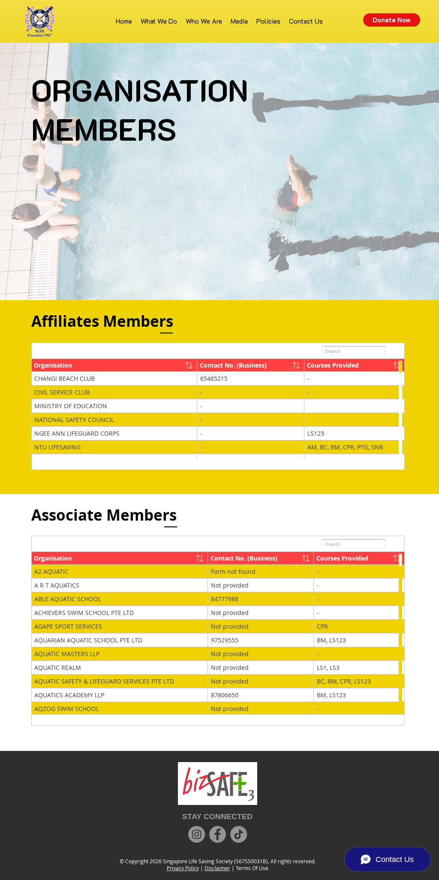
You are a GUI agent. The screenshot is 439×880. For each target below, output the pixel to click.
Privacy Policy (183, 868)
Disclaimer (217, 868)
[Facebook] (217, 834)
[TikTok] (238, 834)
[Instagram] (196, 834)
